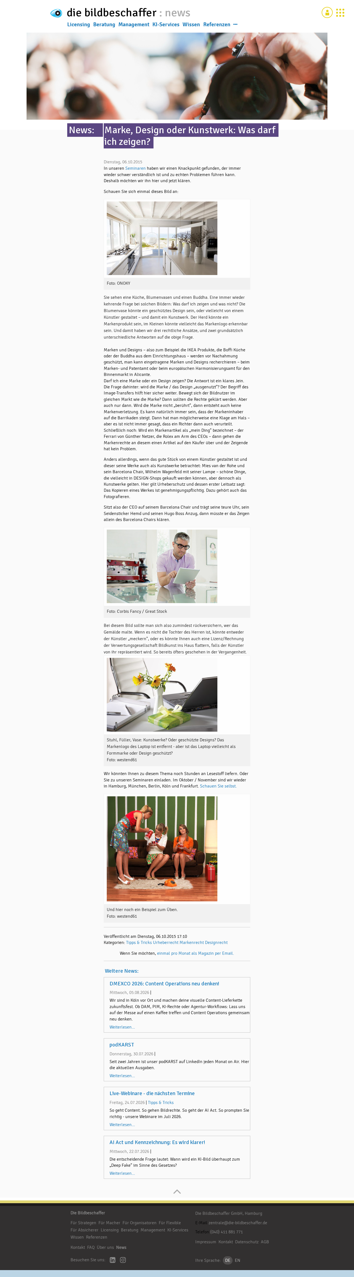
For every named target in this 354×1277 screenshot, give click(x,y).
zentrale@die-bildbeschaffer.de (238, 1222)
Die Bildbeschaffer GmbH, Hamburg (228, 1213)
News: (81, 130)
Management (133, 24)
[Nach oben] (177, 1194)
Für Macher (109, 1222)
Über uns (105, 1247)
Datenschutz (247, 1241)
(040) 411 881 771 (226, 1231)
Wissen (191, 24)
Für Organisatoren (140, 1222)
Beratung (104, 24)
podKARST (122, 1045)
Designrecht (216, 942)
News (121, 1247)
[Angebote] (340, 12)
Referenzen (216, 24)
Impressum (205, 1241)
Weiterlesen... (122, 1027)
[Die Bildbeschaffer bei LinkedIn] (112, 1261)
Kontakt (78, 1247)
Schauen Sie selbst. (218, 786)
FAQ (91, 1247)
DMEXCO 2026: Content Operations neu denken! (164, 983)
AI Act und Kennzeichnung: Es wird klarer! (157, 1142)
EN (237, 1260)
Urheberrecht (165, 942)
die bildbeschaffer (113, 13)
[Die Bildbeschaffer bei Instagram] (123, 1261)
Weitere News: (122, 971)
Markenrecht (191, 942)
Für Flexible (170, 1222)
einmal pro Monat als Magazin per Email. (195, 953)
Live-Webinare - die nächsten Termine (152, 1093)
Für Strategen (83, 1222)
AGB (265, 1241)
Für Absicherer (84, 1230)
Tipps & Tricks (139, 942)
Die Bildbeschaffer (88, 1212)
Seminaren (136, 168)
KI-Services (165, 24)
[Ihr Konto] (327, 12)
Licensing (78, 24)
